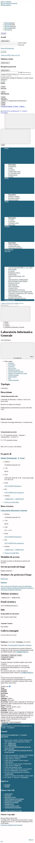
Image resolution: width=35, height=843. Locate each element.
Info (9, 378)
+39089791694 (11, 745)
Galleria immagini (13, 380)
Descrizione (11, 365)
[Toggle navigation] (15, 136)
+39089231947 (11, 743)
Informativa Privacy (10, 797)
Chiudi (3, 86)
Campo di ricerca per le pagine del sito (12, 303)
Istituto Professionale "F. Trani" (13, 458)
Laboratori (28, 645)
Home (6, 322)
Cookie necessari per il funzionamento (12, 678)
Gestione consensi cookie (11, 806)
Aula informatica (13, 645)
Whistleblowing (9, 804)
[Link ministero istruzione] (9, 3)
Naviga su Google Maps (11, 502)
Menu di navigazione (23, 357)
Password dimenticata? (7, 48)
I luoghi (6, 325)
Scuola (6, 324)
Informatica (21, 645)
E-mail (20, 72)
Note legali (7, 795)
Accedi (3, 33)
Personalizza (4, 655)
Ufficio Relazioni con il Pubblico (14, 799)
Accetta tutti (7, 657)
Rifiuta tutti (15, 655)
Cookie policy (8, 794)
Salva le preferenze (15, 722)
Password (21, 45)
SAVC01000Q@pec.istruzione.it (14, 492)
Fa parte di (11, 366)
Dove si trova (12, 368)
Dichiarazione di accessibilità (13, 800)
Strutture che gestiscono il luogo (17, 373)
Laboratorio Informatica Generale (14, 510)
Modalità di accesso (14, 370)
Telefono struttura (13, 375)
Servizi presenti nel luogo (15, 371)
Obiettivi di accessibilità (11, 802)
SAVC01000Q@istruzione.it (12, 486)
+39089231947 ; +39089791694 (14, 499)
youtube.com (5, 686)
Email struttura (12, 377)
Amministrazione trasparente (12, 807)
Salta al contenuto (6, 1)
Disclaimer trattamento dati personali (11, 825)
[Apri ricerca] (19, 121)
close (2, 145)
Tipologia (11, 363)
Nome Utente (22, 43)
